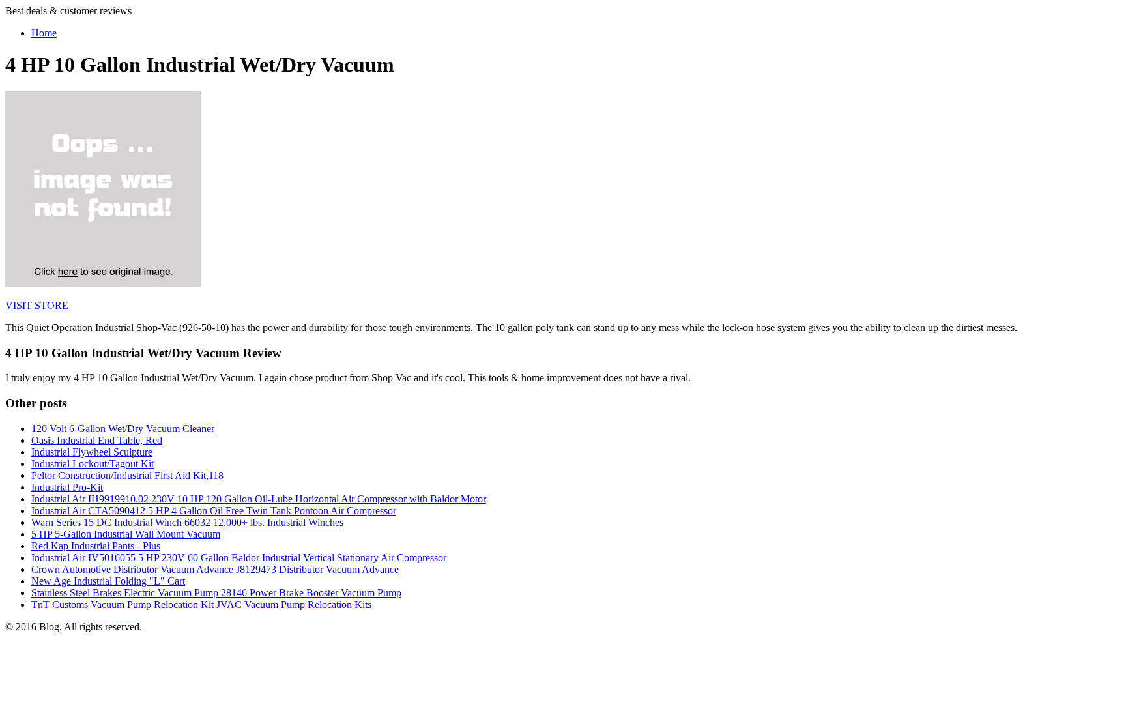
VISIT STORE (36, 305)
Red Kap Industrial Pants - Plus (95, 545)
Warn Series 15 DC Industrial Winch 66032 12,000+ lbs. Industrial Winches (187, 522)
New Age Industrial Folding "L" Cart (108, 581)
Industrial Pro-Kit (67, 487)
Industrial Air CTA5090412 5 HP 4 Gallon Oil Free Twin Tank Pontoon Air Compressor (213, 510)
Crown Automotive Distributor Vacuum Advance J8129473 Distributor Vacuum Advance (215, 569)
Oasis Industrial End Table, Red (96, 440)
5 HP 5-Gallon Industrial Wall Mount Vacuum (125, 534)
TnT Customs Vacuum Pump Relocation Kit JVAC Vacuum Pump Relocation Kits (201, 604)
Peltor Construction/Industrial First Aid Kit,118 (127, 475)
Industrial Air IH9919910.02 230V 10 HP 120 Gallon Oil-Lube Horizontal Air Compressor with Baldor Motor (258, 498)
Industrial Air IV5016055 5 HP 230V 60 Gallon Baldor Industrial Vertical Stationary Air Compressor (238, 557)
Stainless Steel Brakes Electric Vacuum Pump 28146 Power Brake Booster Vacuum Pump (216, 592)
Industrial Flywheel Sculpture (91, 452)
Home (44, 32)
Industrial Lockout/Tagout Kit (92, 463)
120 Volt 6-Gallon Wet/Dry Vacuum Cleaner (122, 428)
